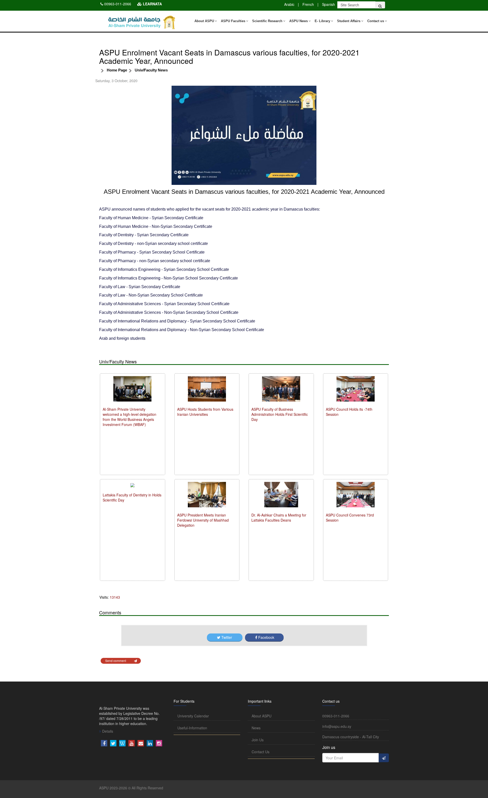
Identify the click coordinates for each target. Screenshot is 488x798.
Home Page (117, 70)
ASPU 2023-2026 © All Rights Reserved (131, 787)
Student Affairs (348, 21)
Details (107, 731)
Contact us (375, 21)
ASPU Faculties (233, 21)
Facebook (265, 637)
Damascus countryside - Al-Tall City (350, 736)
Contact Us (260, 751)
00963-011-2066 (117, 3)
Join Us (258, 739)
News (256, 727)
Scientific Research (267, 21)
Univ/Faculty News (151, 70)
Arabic (289, 4)
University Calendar (193, 715)
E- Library (322, 21)
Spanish (328, 4)
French (308, 4)
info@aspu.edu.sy (336, 726)
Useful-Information (192, 727)
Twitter (226, 637)
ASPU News (298, 21)
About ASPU (204, 21)
